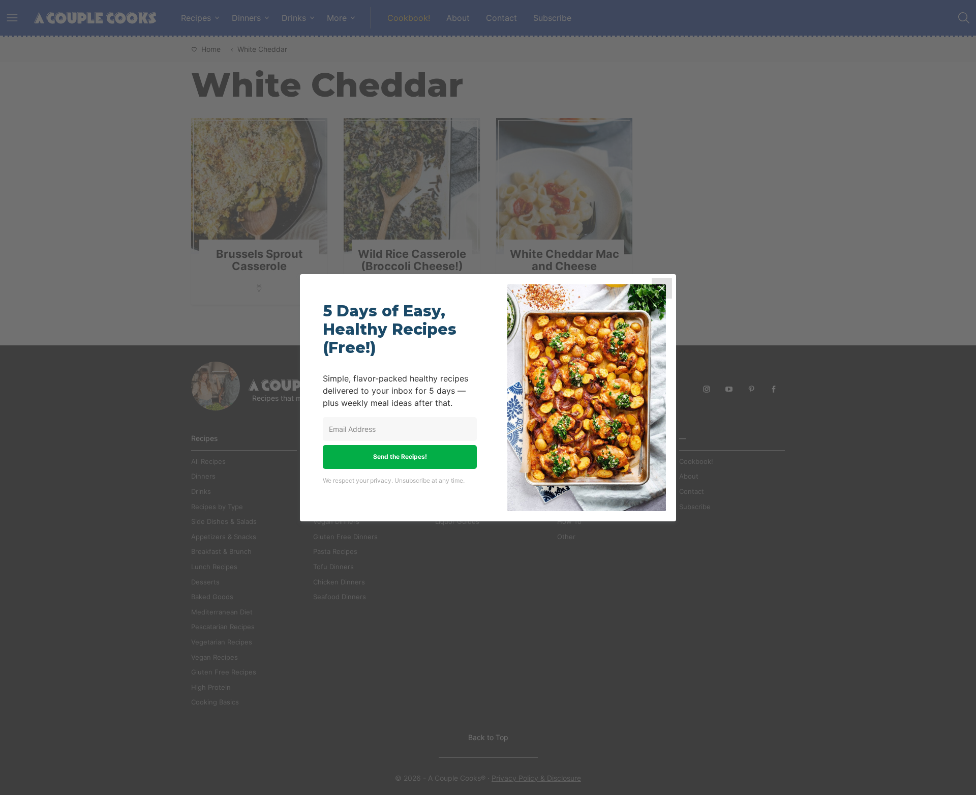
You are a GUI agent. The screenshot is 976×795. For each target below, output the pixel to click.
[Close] (662, 288)
